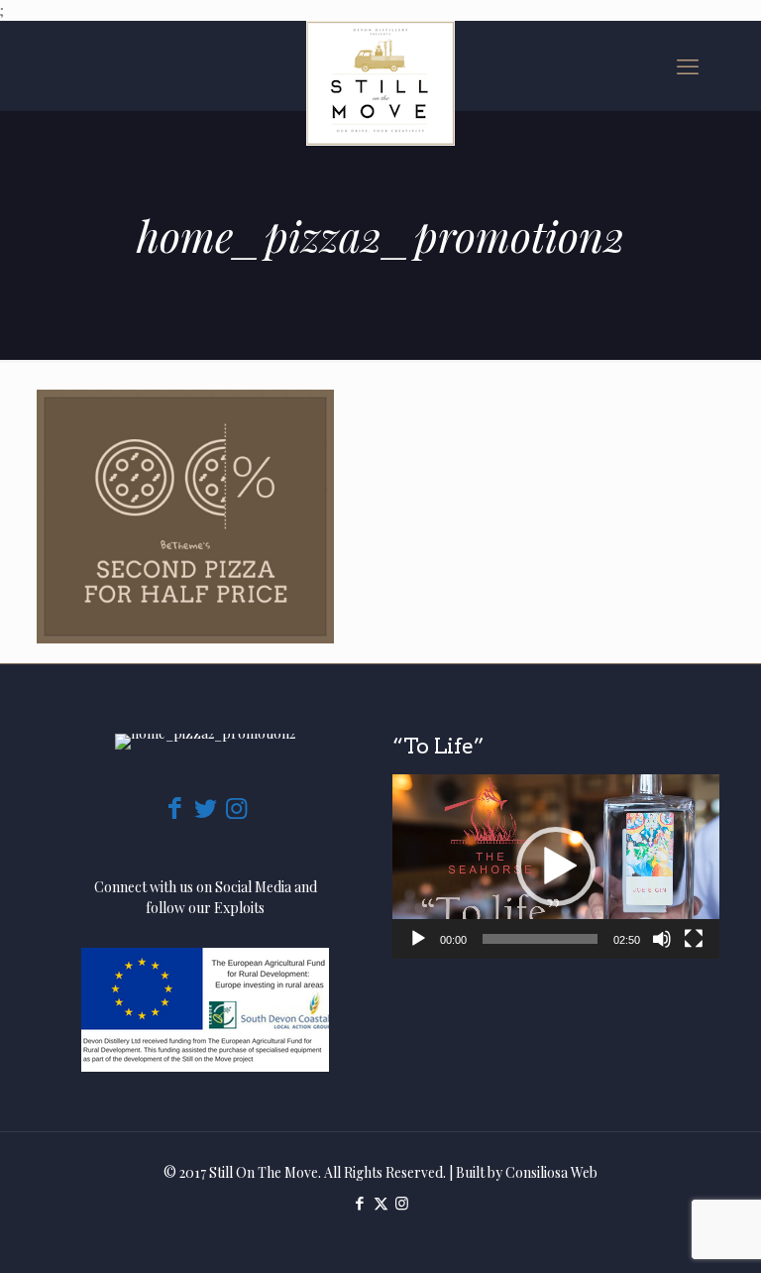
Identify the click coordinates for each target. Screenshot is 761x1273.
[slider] (540, 939)
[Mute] (662, 939)
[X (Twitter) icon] (381, 1203)
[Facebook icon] (360, 1203)
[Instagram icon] (401, 1203)
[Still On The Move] (380, 83)
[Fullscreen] (694, 939)
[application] (555, 866)
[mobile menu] (688, 65)
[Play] (418, 939)
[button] (556, 866)
